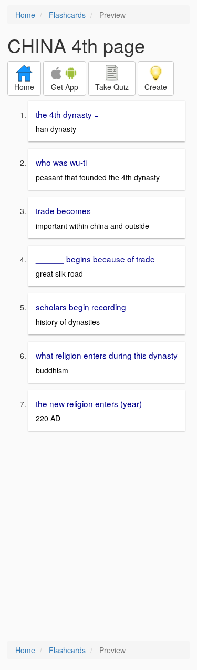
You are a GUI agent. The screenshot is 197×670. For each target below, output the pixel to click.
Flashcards (67, 14)
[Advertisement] (98, 536)
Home (25, 14)
